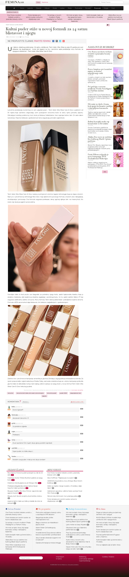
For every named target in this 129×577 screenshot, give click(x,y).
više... (105, 172)
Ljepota (30, 8)
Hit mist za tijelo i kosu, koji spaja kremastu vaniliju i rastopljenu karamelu (17, 530)
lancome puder (51, 393)
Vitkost (47, 8)
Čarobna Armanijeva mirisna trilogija (48, 543)
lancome (10, 393)
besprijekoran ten (75, 393)
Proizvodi (97, 8)
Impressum (60, 557)
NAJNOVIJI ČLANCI (12, 12)
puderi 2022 (63, 393)
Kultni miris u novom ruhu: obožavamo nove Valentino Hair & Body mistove (78, 542)
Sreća (22, 8)
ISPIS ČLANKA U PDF (77, 402)
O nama (59, 559)
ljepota (44, 396)
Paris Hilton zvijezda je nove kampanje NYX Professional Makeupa (15, 547)
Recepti (88, 8)
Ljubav (62, 8)
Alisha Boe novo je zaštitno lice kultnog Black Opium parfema (115, 17)
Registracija (45, 2)
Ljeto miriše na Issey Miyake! (76, 525)
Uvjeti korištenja (84, 561)
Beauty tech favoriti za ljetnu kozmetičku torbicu (25, 496)
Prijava (38, 2)
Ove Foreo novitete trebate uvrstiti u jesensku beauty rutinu (14, 17)
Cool (113, 8)
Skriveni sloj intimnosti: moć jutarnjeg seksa (62, 496)
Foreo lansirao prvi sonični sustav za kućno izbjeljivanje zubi (34, 17)
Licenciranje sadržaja (86, 559)
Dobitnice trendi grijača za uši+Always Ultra (23, 483)
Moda (55, 8)
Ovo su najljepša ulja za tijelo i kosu (108, 545)
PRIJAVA (25, 402)
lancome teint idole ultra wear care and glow (30, 393)
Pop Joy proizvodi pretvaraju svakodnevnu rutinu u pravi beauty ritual (78, 535)
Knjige (106, 8)
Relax (70, 8)
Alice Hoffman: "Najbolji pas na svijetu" (60, 478)
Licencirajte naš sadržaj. (77, 390)
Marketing (82, 557)
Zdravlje (38, 8)
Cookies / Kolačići (108, 557)
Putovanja (78, 8)
